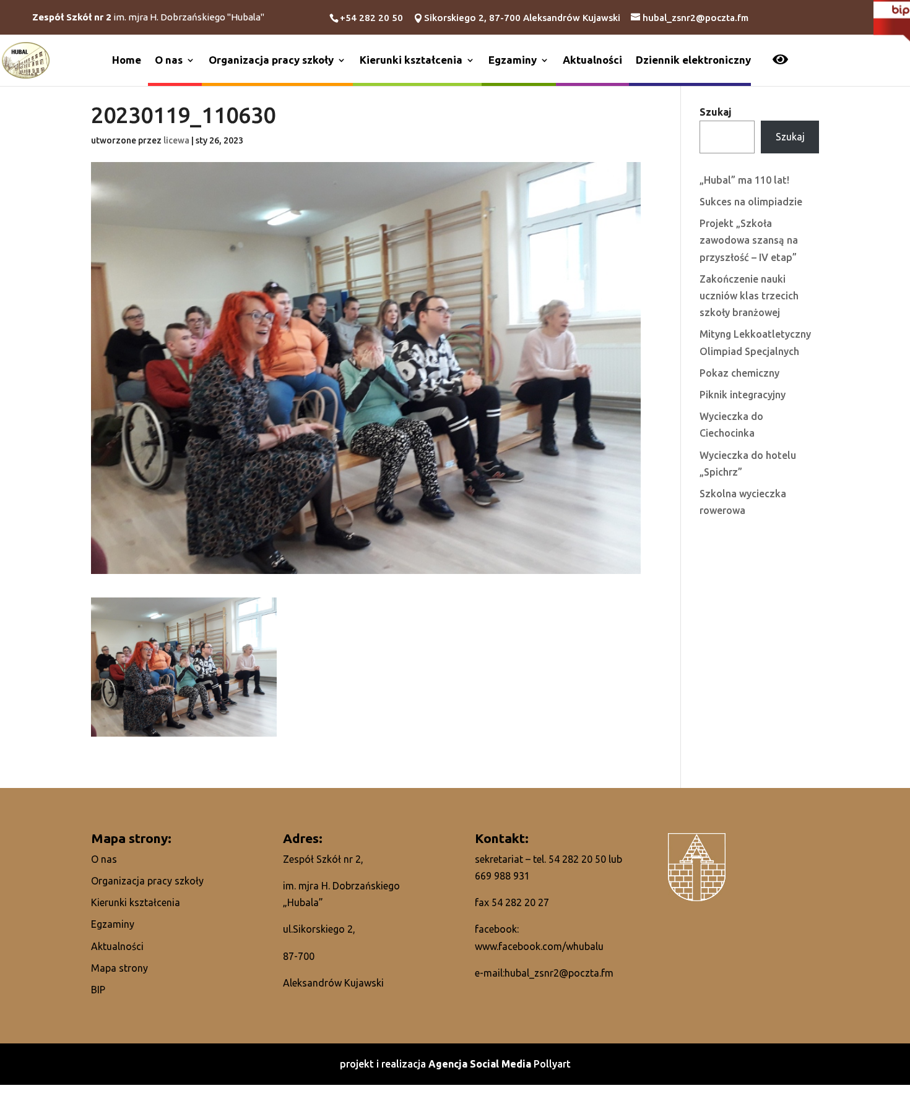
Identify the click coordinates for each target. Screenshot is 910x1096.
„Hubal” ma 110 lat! (744, 180)
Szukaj (716, 112)
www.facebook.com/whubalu (539, 946)
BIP (98, 989)
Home (126, 60)
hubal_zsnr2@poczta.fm (559, 972)
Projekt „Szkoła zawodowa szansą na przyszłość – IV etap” (749, 240)
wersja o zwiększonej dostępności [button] (780, 60)
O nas (169, 60)
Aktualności (592, 60)
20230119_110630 (183, 115)
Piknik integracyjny (743, 394)
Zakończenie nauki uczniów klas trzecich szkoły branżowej (749, 295)
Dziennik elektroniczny (693, 60)
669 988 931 (502, 875)
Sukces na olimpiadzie (751, 201)
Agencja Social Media (481, 1063)
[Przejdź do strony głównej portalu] (26, 59)
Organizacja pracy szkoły (271, 60)
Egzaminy (512, 60)
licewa (176, 140)
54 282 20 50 (577, 859)
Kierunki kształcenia (411, 60)
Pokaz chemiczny (739, 373)
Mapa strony (119, 968)
